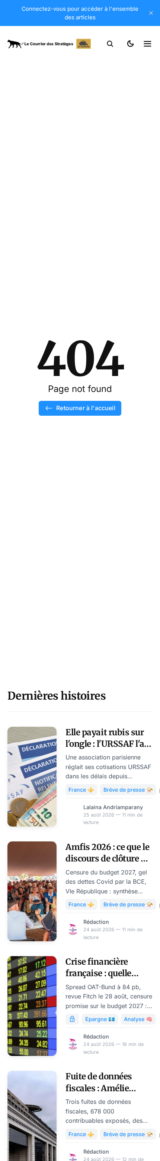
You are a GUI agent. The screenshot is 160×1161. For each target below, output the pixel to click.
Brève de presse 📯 (128, 789)
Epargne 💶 (100, 1019)
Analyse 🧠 (138, 1019)
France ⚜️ (81, 789)
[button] (110, 43)
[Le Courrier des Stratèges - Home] (49, 43)
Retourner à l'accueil (85, 408)
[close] (151, 13)
